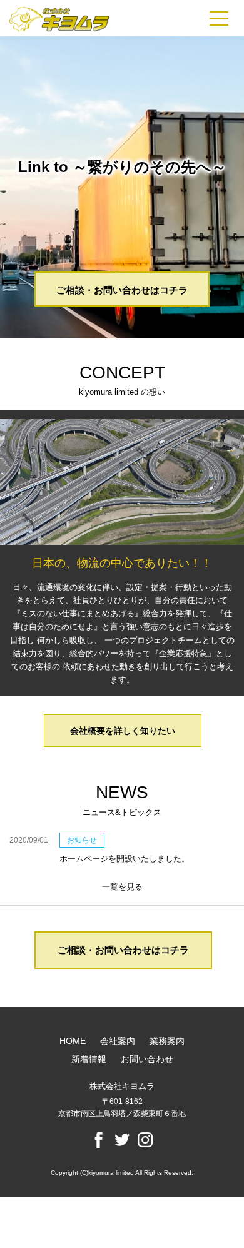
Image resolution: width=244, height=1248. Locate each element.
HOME (72, 1041)
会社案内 (117, 1041)
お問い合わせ (147, 1059)
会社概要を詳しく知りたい (122, 731)
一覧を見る (122, 886)
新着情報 (88, 1059)
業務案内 (167, 1041)
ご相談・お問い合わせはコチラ (122, 290)
